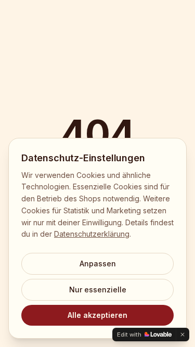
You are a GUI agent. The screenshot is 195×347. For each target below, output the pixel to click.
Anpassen (98, 263)
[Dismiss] (182, 334)
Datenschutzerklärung (91, 233)
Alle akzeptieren (97, 315)
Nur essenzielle (97, 289)
